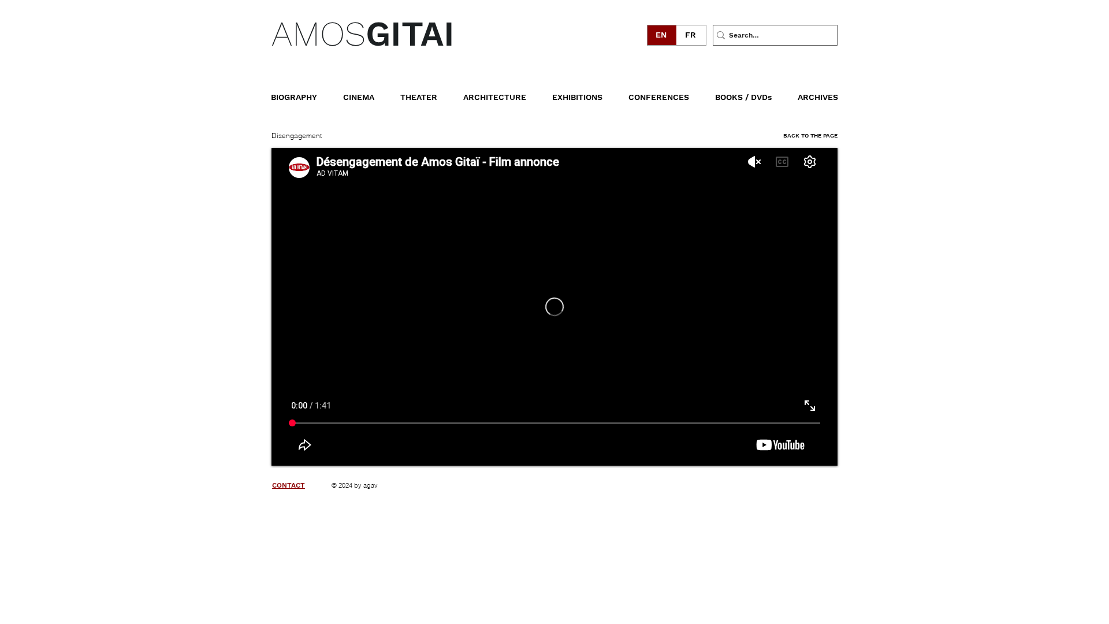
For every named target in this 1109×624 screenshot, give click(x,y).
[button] (751, 92)
